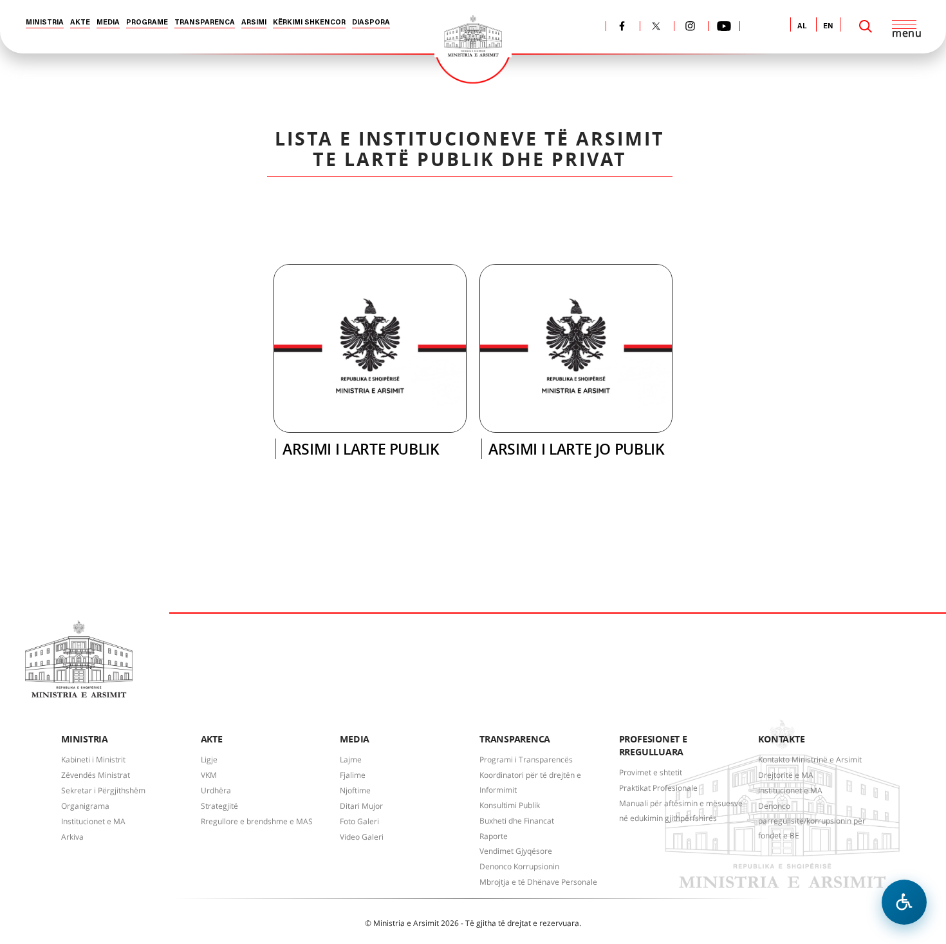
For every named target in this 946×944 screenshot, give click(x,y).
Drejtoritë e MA (785, 774)
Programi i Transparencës (526, 759)
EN (828, 26)
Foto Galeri (359, 821)
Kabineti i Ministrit (93, 759)
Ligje (209, 759)
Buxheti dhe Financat (516, 820)
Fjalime (353, 774)
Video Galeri (362, 836)
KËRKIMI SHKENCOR (309, 22)
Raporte (493, 836)
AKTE (80, 22)
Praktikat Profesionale (658, 787)
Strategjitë (219, 805)
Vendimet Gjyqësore (515, 850)
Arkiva (72, 836)
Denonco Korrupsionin (519, 866)
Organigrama (85, 805)
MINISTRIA (45, 22)
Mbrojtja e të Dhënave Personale (538, 881)
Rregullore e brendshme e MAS (257, 821)
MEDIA (108, 22)
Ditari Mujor (361, 805)
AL (802, 26)
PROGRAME (147, 22)
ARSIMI (253, 22)
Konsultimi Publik (509, 805)
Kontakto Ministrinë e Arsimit (810, 759)
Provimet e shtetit (650, 772)
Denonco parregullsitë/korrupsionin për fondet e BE (812, 820)
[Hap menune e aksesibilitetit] (904, 902)
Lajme (351, 759)
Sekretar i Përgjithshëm (103, 790)
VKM (209, 774)
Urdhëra (216, 790)
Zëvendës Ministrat (95, 774)
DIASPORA (371, 22)
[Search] (865, 26)
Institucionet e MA (93, 821)
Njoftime (355, 790)
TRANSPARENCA (204, 22)
